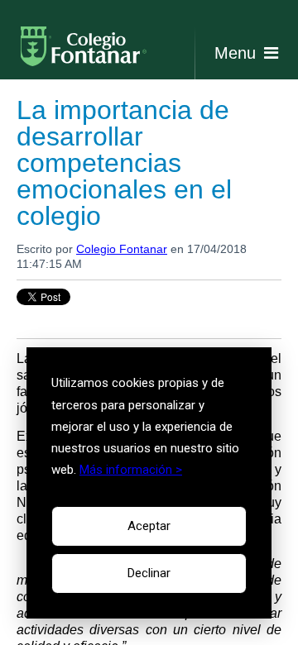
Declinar (149, 573)
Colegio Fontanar (121, 249)
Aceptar (149, 525)
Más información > (130, 469)
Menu (235, 53)
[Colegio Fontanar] (87, 52)
